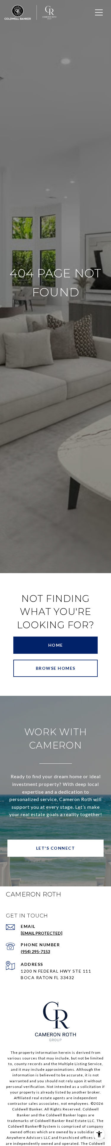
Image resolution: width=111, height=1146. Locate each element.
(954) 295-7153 (35, 951)
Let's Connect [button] (55, 848)
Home (55, 645)
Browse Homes (55, 668)
